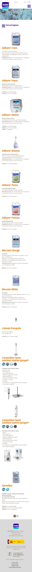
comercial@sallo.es (18, 555)
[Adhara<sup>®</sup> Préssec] (16, 215)
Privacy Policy (14, 564)
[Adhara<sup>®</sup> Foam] (16, 78)
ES (27, 2)
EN (29, 2)
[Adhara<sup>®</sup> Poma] (16, 183)
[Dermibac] (16, 483)
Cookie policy (14, 562)
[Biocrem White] (16, 287)
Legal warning (14, 565)
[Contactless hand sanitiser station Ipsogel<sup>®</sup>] (16, 355)
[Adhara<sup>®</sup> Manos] (16, 112)
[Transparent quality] (16, 14)
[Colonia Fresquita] (16, 326)
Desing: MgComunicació (15, 567)
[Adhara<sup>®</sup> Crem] (16, 45)
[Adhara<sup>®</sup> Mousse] (16, 148)
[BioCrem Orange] (16, 248)
